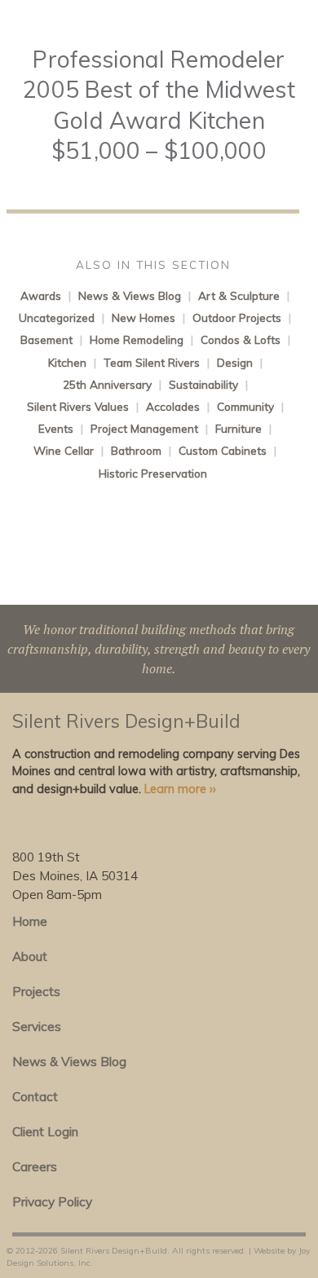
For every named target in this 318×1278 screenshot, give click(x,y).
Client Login (45, 1131)
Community (245, 406)
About (29, 956)
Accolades (173, 406)
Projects (36, 991)
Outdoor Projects (236, 317)
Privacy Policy (52, 1202)
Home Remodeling (136, 339)
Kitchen (67, 362)
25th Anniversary (107, 384)
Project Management (144, 428)
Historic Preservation (153, 473)
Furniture (238, 428)
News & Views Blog (129, 295)
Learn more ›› (180, 789)
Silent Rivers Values (78, 406)
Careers (34, 1166)
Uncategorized (57, 317)
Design (235, 362)
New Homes (143, 317)
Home (29, 921)
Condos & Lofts (240, 339)
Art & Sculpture (239, 295)
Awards (40, 295)
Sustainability (203, 384)
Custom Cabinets (223, 450)
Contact (35, 1096)
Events (55, 428)
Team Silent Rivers (152, 362)
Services (36, 1026)
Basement (46, 339)
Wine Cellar (63, 450)
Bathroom (136, 450)
